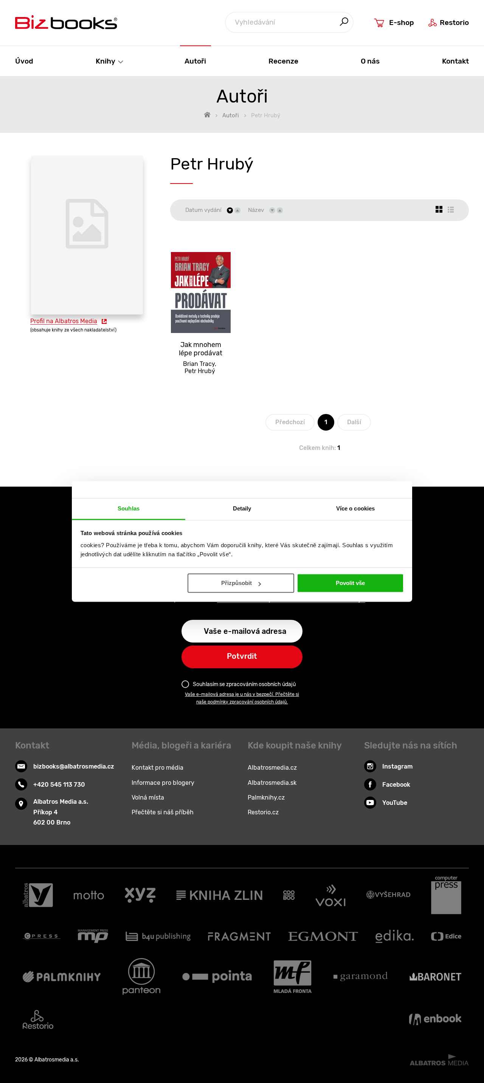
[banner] (66, 22)
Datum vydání (203, 210)
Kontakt (455, 61)
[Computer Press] (446, 895)
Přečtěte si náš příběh (163, 812)
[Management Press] (93, 936)
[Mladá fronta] (292, 976)
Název (256, 210)
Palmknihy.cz (266, 797)
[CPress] (41, 936)
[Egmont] (323, 936)
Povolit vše (350, 583)
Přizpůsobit (236, 583)
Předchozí (290, 422)
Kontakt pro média (157, 767)
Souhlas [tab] (129, 508)
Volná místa (148, 797)
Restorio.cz (263, 812)
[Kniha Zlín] (219, 895)
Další (354, 422)
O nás (370, 61)
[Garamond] (360, 976)
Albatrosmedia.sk (272, 782)
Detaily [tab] (242, 508)
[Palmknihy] (61, 976)
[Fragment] (239, 936)
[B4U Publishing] (158, 936)
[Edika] (395, 936)
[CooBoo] (289, 895)
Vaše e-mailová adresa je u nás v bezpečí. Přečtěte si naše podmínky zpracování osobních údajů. (242, 698)
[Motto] (89, 895)
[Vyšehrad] (388, 895)
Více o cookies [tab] (355, 508)
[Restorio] (38, 1019)
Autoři (195, 61)
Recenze (283, 61)
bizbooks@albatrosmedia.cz (73, 766)
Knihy (106, 61)
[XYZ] (140, 895)
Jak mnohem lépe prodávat (200, 349)
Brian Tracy (199, 363)
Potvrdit (242, 656)
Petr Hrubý (200, 371)
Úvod (24, 61)
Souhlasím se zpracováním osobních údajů (244, 684)
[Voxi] (330, 895)
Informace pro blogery (163, 782)
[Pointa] (217, 976)
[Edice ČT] (446, 936)
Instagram (397, 766)
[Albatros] (37, 895)
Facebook (396, 784)
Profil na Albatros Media (63, 321)
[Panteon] (141, 976)
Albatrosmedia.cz (272, 767)
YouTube (394, 802)
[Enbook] (435, 1019)
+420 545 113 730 (59, 784)
